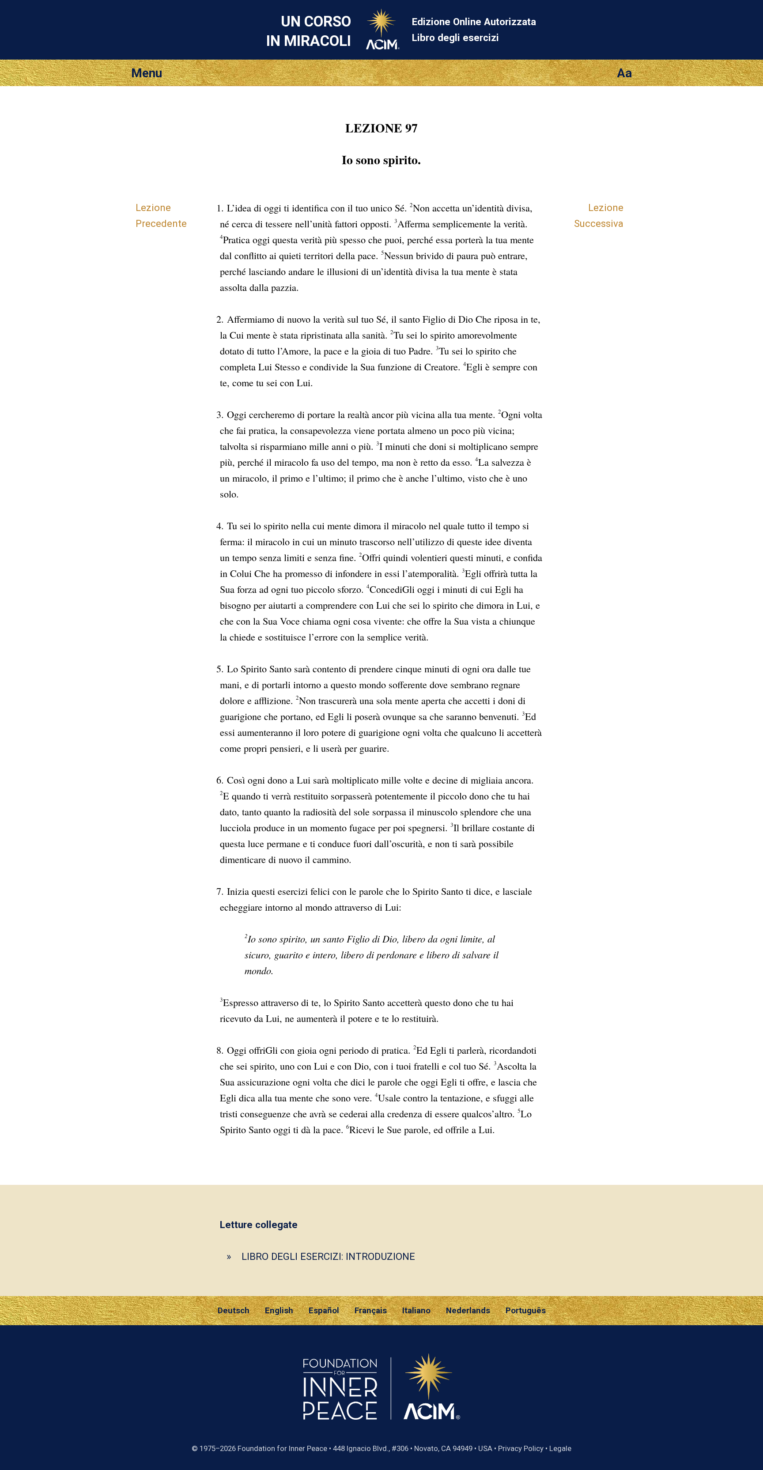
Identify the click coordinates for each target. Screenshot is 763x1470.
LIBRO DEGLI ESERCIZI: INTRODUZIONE (328, 1256)
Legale (560, 1448)
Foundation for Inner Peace (282, 1448)
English (279, 1310)
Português (526, 1310)
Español (324, 1310)
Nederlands (468, 1310)
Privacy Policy (521, 1448)
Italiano (416, 1310)
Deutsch (233, 1310)
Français (371, 1310)
